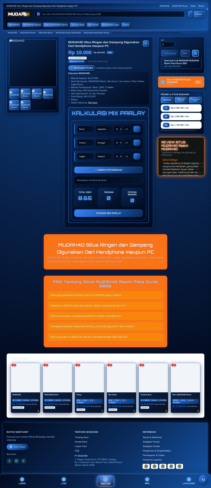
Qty (163, 40)
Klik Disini (92, 103)
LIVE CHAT (189, 483)
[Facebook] (9, 461)
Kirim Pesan (19, 447)
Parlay (126, 25)
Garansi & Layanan (152, 460)
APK (147, 483)
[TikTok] (23, 461)
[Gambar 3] (37, 94)
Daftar (193, 6)
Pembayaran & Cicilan (154, 455)
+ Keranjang (169, 53)
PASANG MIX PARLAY (108, 213)
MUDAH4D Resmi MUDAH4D (68, 33)
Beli (185, 53)
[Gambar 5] (14, 105)
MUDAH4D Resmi (180, 6)
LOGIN (22, 483)
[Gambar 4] (48, 94)
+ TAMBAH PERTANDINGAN (108, 170)
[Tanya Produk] (195, 53)
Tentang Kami (82, 437)
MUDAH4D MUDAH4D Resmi (96, 33)
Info (198, 82)
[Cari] (38, 14)
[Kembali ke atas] (204, 472)
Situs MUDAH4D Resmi (56, 25)
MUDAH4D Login (110, 25)
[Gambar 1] (14, 94)
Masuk (201, 6)
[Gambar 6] (25, 105)
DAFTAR (105, 484)
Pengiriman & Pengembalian (157, 451)
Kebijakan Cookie (151, 446)
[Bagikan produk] (146, 43)
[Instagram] (16, 461)
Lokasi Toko (81, 446)
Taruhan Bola (78, 25)
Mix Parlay (93, 25)
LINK (63, 483)
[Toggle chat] (203, 479)
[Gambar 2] (25, 94)
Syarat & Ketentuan (152, 437)
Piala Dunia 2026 (195, 100)
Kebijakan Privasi (151, 442)
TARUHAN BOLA (45, 33)
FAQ (77, 451)
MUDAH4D (164, 6)
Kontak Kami (81, 442)
